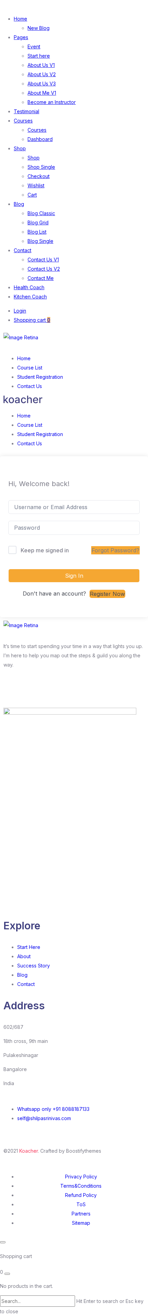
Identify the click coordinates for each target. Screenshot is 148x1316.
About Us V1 (41, 65)
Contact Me (41, 278)
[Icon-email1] (49, 689)
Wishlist (36, 185)
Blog (19, 204)
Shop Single (41, 167)
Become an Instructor (52, 102)
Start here (39, 56)
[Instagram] (30, 689)
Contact (22, 250)
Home (20, 19)
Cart (32, 195)
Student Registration (40, 377)
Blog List (37, 232)
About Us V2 (42, 74)
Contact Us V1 (43, 259)
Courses (23, 121)
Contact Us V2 (44, 269)
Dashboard (40, 139)
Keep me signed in (45, 550)
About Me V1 (42, 93)
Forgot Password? (115, 550)
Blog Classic (41, 213)
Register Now (107, 593)
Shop (20, 148)
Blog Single (40, 241)
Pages (21, 37)
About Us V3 (42, 83)
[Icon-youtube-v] (67, 689)
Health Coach (29, 287)
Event (34, 46)
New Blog (39, 28)
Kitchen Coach (30, 296)
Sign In (74, 575)
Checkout (39, 176)
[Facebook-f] (12, 689)
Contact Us (29, 386)
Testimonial (26, 111)
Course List (29, 368)
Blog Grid (38, 222)
